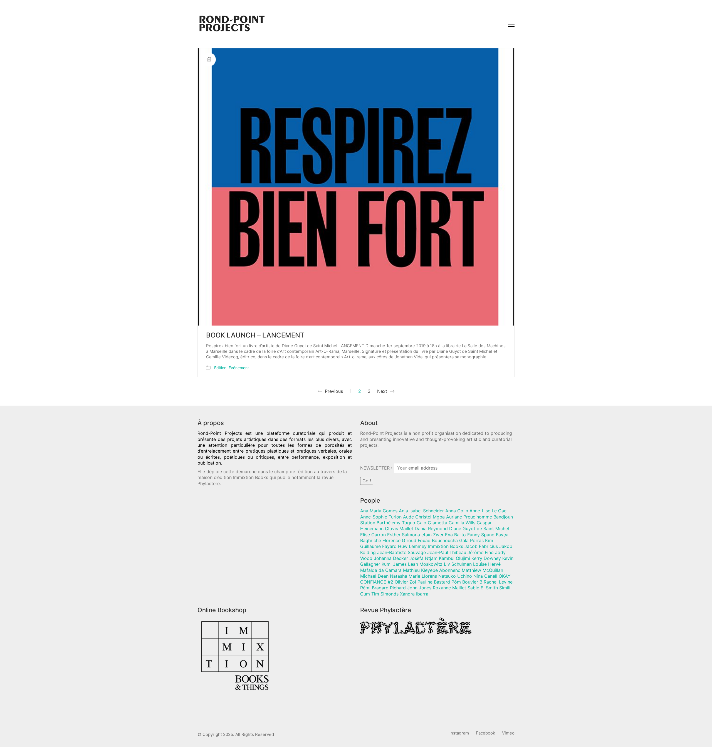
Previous (333, 391)
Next (383, 391)
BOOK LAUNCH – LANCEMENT (255, 335)
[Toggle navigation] (511, 24)
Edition (220, 367)
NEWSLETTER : (377, 468)
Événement (239, 367)
